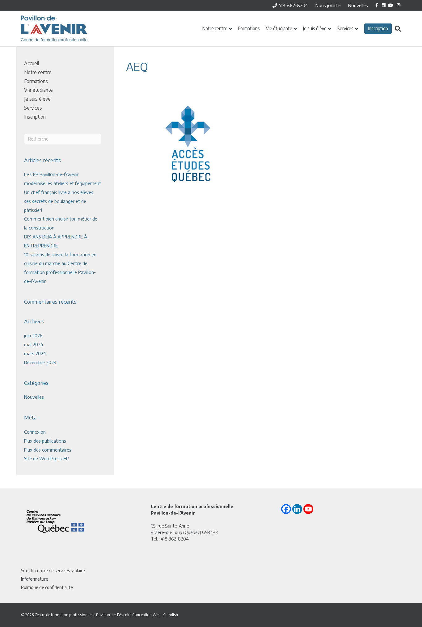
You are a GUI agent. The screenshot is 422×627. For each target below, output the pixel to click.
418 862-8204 (292, 5)
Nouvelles (358, 5)
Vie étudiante (279, 28)
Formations (249, 28)
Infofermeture (34, 579)
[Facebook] (286, 509)
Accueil (31, 63)
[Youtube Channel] (308, 509)
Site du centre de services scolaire (53, 570)
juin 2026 (33, 335)
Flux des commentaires (47, 449)
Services (345, 28)
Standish (170, 614)
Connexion (35, 432)
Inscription (378, 28)
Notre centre (214, 28)
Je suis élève (315, 28)
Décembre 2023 (40, 362)
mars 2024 (35, 353)
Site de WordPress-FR (46, 458)
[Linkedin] (297, 509)
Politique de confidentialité (47, 587)
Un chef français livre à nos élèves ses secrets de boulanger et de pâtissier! (58, 201)
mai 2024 (33, 344)
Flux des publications (45, 441)
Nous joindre (328, 5)
